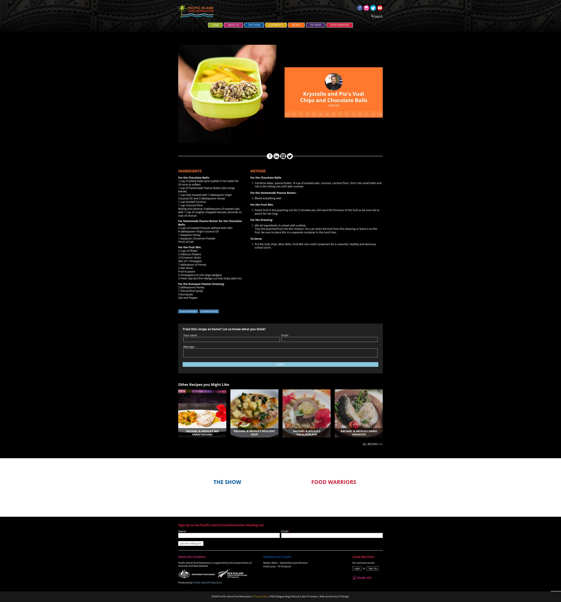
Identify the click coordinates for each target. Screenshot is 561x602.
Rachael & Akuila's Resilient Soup (254, 432)
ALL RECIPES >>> (373, 444)
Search (378, 16)
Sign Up (372, 568)
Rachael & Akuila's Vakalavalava (306, 432)
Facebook (360, 8)
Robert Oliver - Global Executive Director (285, 562)
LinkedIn (276, 156)
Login (357, 568)
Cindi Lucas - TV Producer (277, 566)
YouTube (380, 8)
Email (284, 531)
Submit (280, 364)
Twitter (373, 8)
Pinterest (283, 156)
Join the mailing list (190, 543)
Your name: (190, 335)
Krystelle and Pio (209, 311)
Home (215, 25)
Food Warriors (339, 25)
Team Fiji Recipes (188, 311)
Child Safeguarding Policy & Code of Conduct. (294, 596)
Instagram (366, 8)
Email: (285, 335)
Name (182, 531)
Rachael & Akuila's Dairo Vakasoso (359, 432)
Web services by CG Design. (334, 596)
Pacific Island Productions (207, 582)
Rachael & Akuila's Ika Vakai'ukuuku (202, 432)
